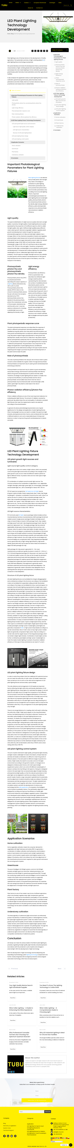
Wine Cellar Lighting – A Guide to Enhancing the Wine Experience (21, 1009)
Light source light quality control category (23, 126)
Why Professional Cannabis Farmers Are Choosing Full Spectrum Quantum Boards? (19, 1035)
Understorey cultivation (18, 154)
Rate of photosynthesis (18, 114)
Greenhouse (15, 148)
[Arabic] (52, 1138)
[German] (61, 1138)
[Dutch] (55, 1138)
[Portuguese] (67, 1138)
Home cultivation (16, 145)
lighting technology (32, 955)
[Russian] (69, 1138)
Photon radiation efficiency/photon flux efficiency (24, 117)
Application (30, 1124)
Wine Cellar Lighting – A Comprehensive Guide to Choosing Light (49, 1010)
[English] (57, 1138)
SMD (22, 628)
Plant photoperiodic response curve (21, 111)
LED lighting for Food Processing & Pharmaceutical (36, 1134)
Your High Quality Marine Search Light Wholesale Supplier (21, 986)
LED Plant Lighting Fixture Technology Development (26, 120)
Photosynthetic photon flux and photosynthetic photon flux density (26, 104)
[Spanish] (52, 1139)
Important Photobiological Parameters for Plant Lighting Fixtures (27, 96)
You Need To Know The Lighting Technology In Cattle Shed (51, 986)
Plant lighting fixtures (34, 177)
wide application (23, 787)
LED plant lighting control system (20, 139)
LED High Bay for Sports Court (35, 1126)
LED (43, 60)
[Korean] (65, 1138)
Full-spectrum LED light (32, 491)
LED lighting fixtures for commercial (33, 1128)
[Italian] (63, 1138)
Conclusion (15, 158)
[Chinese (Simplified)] (53, 1138)
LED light (21, 515)
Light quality (15, 100)
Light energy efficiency (17, 107)
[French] (59, 1138)
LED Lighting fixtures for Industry (36, 1131)
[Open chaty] (70, 1145)
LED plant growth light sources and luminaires (23, 123)
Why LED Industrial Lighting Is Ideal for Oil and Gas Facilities (52, 1034)
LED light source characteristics (21, 129)
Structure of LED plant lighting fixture (22, 132)
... (25, 992)
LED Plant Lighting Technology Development (21, 25)
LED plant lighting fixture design (20, 136)
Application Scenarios (18, 142)
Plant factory (15, 151)
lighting (10, 284)
